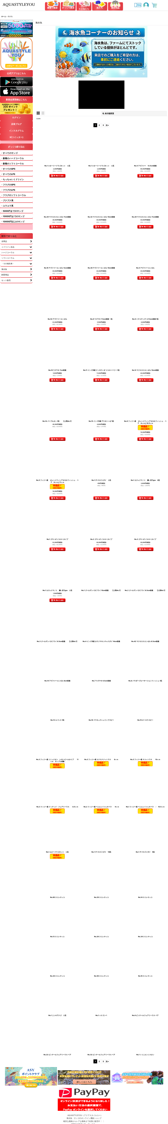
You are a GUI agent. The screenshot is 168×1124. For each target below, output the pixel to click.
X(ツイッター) (16, 137)
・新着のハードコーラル (12, 158)
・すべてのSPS (8, 168)
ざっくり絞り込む (16, 146)
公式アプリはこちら (16, 73)
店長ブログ (16, 124)
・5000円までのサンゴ (12, 211)
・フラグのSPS (8, 184)
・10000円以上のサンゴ (12, 221)
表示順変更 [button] (109, 113)
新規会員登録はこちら (16, 99)
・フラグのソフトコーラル (13, 195)
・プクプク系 (7, 200)
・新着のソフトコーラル (12, 163)
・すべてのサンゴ (9, 153)
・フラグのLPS (8, 190)
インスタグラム (16, 130)
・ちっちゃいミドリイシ (12, 179)
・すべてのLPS (8, 174)
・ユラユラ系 (7, 205)
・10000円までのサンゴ (12, 216)
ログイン (16, 117)
